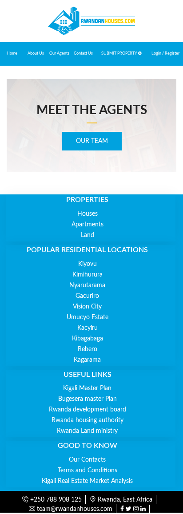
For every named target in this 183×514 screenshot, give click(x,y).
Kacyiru (87, 328)
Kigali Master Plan (87, 388)
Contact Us (83, 53)
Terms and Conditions (87, 470)
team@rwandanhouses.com (73, 509)
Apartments (87, 224)
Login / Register (165, 53)
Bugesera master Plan (87, 399)
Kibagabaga (87, 339)
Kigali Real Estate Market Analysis (87, 481)
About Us (36, 53)
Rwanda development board (87, 410)
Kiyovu (87, 264)
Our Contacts (87, 460)
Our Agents (59, 53)
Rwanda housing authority (87, 420)
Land (87, 235)
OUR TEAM (92, 141)
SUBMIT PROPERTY (119, 53)
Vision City (87, 307)
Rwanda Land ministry (87, 431)
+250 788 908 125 (55, 500)
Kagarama (87, 360)
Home (12, 53)
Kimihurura (87, 275)
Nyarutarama (87, 285)
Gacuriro (87, 296)
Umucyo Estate (87, 317)
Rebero (87, 349)
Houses (87, 214)
